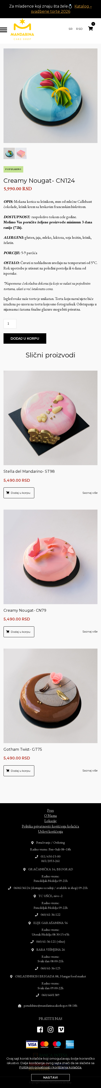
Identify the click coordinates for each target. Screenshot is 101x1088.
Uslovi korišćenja (50, 831)
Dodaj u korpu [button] (20, 492)
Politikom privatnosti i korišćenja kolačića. (50, 1067)
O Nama (50, 815)
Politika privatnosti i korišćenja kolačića (50, 826)
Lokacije (50, 820)
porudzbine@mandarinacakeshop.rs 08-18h (50, 1005)
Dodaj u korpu (25, 338)
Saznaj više (89, 492)
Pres (50, 810)
